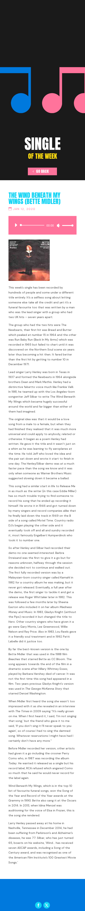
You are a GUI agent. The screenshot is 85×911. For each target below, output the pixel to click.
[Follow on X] (46, 905)
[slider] (66, 225)
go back (42, 171)
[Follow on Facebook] (38, 905)
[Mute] (58, 225)
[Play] (16, 225)
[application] (42, 225)
